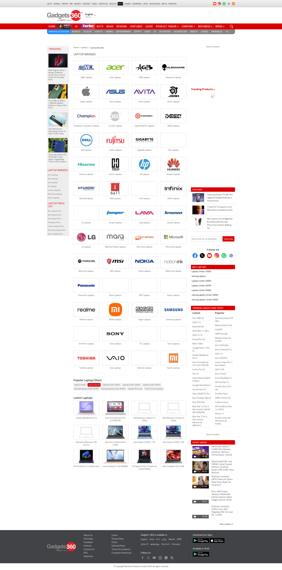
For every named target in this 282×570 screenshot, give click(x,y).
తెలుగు (172, 539)
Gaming (109, 32)
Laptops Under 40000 (131, 385)
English (144, 539)
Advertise (88, 556)
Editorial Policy (118, 546)
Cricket (86, 4)
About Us (88, 535)
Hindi (151, 539)
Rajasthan (155, 4)
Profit (65, 4)
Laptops (84, 48)
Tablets (194, 32)
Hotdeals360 (180, 32)
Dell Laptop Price (54, 219)
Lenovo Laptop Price (56, 226)
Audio (147, 32)
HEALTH (112, 4)
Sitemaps (88, 539)
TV (155, 32)
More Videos (226, 524)
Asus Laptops (53, 179)
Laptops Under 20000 (201, 272)
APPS (145, 4)
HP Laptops (52, 186)
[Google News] (231, 255)
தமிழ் (164, 539)
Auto (100, 26)
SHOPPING (137, 4)
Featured (197, 189)
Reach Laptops (53, 198)
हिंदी (71, 4)
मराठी (179, 539)
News (109, 26)
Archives (88, 546)
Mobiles (76, 32)
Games (127, 4)
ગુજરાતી (144, 544)
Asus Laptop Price (55, 215)
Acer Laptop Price (55, 211)
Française (175, 544)
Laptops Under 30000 (111, 385)
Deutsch (165, 544)
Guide (149, 26)
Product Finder (166, 26)
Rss (171, 557)
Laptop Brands (94, 385)
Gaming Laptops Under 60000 (113, 389)
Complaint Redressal (121, 553)
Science (204, 32)
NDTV (49, 4)
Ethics (115, 542)
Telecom (87, 32)
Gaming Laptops (199, 276)
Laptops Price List (135, 389)
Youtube (154, 557)
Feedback (88, 542)
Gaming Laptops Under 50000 (86, 389)
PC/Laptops (165, 32)
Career (115, 535)
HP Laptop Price (54, 222)
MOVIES (77, 4)
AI (76, 26)
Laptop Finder (79, 385)
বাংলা (158, 539)
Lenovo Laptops (54, 190)
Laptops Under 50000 (151, 385)
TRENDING (54, 49)
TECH (120, 4)
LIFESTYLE (103, 4)
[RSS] (233, 3)
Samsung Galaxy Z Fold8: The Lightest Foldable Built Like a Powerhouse (220, 198)
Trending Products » (203, 89)
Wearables (217, 32)
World (57, 4)
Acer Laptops (53, 175)
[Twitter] (202, 255)
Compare (187, 26)
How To (98, 32)
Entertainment (123, 32)
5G (227, 32)
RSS (86, 553)
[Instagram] (216, 255)
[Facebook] (195, 255)
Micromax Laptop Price (57, 230)
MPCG (164, 4)
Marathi (172, 4)
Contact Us (89, 549)
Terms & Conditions (121, 549)
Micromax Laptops (55, 194)
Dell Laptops (52, 183)
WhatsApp (166, 557)
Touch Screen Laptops (154, 389)
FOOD (94, 4)
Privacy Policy (118, 539)
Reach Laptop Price (55, 234)
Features (136, 26)
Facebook (142, 557)
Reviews (121, 26)
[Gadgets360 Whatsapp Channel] (223, 255)
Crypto (137, 32)
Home (52, 26)
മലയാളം (154, 544)
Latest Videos (199, 442)
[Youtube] (209, 255)
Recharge (204, 26)
